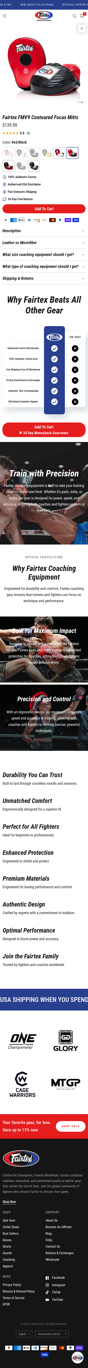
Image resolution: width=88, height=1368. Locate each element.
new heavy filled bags (30, 5)
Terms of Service (14, 1298)
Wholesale (52, 1260)
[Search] (74, 16)
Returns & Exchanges (59, 1253)
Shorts (7, 1246)
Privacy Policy (12, 1285)
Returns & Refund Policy (19, 1291)
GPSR (6, 1304)
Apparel (8, 1266)
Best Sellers (10, 1234)
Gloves (7, 1240)
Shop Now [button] (9, 1202)
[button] (44, 208)
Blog (49, 1234)
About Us (52, 1220)
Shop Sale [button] (71, 1126)
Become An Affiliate (59, 1227)
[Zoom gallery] (82, 28)
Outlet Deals (11, 1227)
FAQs (49, 1240)
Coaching (9, 1260)
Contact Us (53, 1246)
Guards (7, 1253)
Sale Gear (9, 1220)
